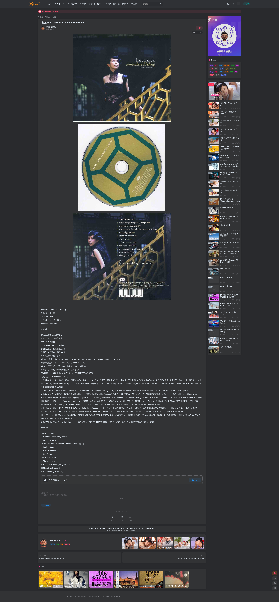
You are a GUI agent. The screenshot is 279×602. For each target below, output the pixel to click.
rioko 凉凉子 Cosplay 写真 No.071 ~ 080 (229, 304)
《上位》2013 (225, 225)
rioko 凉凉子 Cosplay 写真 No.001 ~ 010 (229, 174)
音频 (220, 66)
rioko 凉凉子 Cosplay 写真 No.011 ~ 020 (229, 217)
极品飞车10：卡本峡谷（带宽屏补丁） (229, 243)
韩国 (237, 66)
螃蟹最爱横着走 (51, 27)
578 (54, 544)
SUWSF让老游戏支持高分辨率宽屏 (230, 330)
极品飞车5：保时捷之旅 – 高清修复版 (230, 322)
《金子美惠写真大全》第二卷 (229, 130)
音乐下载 (227, 66)
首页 (41, 17)
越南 (211, 72)
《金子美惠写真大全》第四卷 (229, 121)
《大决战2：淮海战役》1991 (228, 113)
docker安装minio (226, 286)
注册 (232, 4)
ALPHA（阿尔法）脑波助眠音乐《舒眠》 (229, 147)
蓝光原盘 (223, 75)
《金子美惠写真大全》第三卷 (229, 191)
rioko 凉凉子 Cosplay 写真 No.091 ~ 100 (229, 261)
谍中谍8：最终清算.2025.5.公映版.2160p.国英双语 (229, 252)
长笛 (211, 69)
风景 (216, 66)
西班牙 (212, 75)
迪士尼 (221, 69)
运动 (226, 69)
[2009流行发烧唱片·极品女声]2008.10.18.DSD (229, 296)
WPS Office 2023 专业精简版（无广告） (229, 156)
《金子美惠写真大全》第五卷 (229, 182)
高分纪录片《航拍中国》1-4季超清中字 (229, 235)
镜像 (216, 69)
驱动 (211, 66)
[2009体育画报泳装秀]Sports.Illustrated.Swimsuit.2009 (232, 200)
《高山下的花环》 (226, 347)
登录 (228, 4)
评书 (220, 72)
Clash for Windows (226, 277)
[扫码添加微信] (274, 583)
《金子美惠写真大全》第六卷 (229, 139)
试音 (216, 72)
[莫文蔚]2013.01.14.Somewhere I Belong (63, 22)
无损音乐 (48, 17)
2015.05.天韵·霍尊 (226, 207)
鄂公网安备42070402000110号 (112, 596)
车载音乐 (233, 69)
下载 (195, 480)
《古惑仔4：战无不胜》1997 (228, 313)
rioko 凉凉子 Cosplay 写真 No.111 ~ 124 (229, 339)
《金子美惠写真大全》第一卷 (229, 104)
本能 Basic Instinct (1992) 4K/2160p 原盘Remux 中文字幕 (229, 166)
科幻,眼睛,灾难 (225, 268)
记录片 (226, 72)
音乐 (232, 66)
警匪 (231, 72)
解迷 (236, 72)
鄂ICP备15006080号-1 (95, 596)
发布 (247, 4)
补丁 (217, 75)
